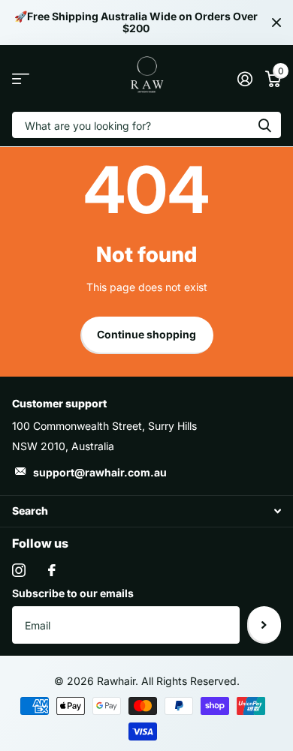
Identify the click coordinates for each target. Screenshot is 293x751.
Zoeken (264, 125)
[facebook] (52, 570)
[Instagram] (19, 570)
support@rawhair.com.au (100, 472)
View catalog (20, 78)
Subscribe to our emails (73, 593)
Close (276, 22)
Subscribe (264, 625)
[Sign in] (244, 79)
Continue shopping (146, 334)
